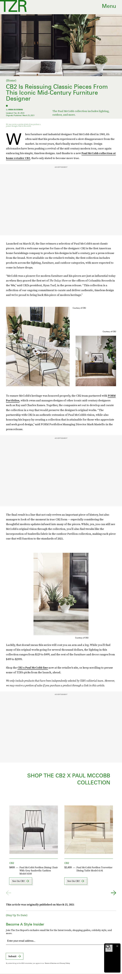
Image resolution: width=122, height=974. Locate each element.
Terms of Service (50, 963)
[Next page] (113, 892)
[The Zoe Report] (13, 6)
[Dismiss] (117, 946)
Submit (12, 956)
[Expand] (107, 946)
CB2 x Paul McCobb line (33, 667)
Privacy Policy (65, 963)
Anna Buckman (15, 109)
